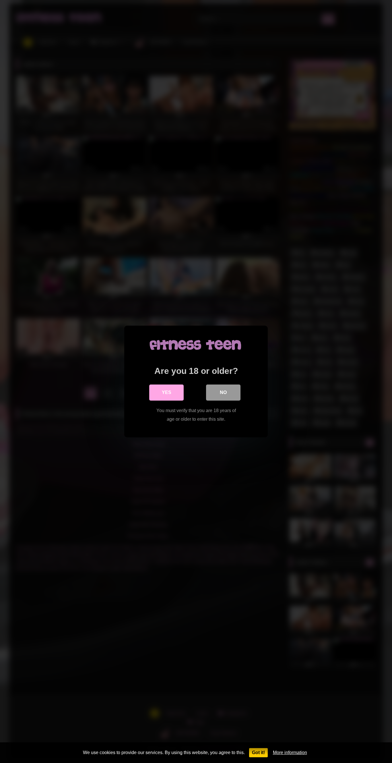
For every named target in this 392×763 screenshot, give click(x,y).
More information (290, 752)
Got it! (258, 752)
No (223, 392)
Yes (166, 392)
